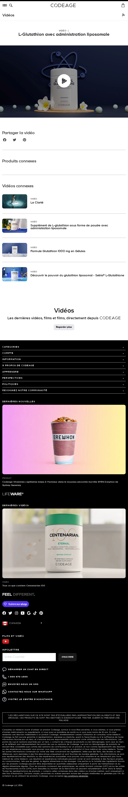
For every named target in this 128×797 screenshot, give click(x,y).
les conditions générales (76, 776)
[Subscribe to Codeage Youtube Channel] (5, 643)
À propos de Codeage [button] (18, 366)
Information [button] (11, 359)
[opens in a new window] (123, 15)
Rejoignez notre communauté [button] (24, 390)
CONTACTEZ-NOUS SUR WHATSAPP (30, 692)
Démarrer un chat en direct (28, 669)
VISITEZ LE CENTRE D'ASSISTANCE (30, 699)
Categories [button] (10, 347)
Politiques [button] (10, 384)
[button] (11, 6)
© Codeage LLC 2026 (12, 785)
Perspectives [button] (12, 378)
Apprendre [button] (10, 372)
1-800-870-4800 (18, 677)
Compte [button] (8, 353)
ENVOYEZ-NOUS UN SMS (23, 684)
